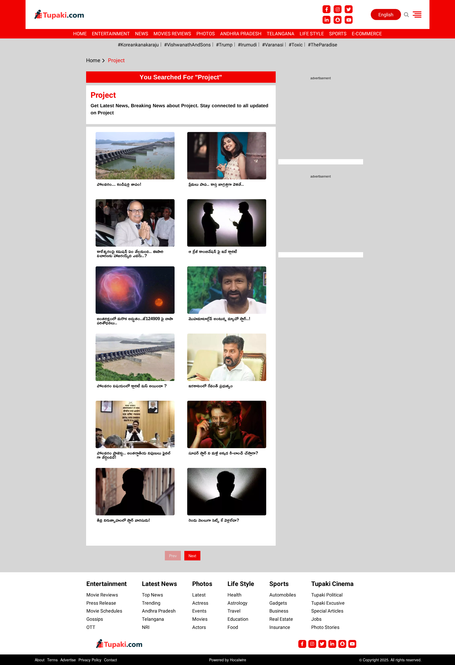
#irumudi (247, 44)
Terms (52, 659)
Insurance (279, 627)
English (385, 14)
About (39, 659)
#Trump (224, 44)
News (141, 33)
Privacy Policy (89, 659)
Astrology (238, 603)
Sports (338, 33)
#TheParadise (322, 44)
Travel (234, 611)
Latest (199, 595)
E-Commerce (367, 33)
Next (192, 555)
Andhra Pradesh (240, 33)
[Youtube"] (349, 20)
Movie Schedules (104, 611)
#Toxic (296, 44)
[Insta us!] (338, 9)
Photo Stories (325, 627)
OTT (90, 627)
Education (238, 619)
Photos (205, 33)
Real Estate (281, 619)
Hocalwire (238, 659)
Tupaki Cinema (332, 584)
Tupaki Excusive (328, 603)
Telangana (280, 33)
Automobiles (282, 595)
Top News (152, 595)
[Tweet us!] (349, 9)
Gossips (94, 619)
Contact (110, 659)
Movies (199, 619)
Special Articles (327, 611)
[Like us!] (326, 9)
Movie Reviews (102, 595)
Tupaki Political (327, 595)
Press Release (101, 603)
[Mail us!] (352, 644)
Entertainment (111, 33)
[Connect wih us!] (326, 20)
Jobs (316, 619)
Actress (200, 603)
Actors (199, 627)
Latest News (159, 584)
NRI (146, 627)
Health (234, 595)
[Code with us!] (338, 20)
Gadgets (278, 603)
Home (80, 33)
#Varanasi (272, 44)
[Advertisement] (24, 217)
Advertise (68, 659)
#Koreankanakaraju (138, 44)
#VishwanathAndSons (187, 44)
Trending (151, 603)
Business (278, 611)
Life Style (312, 33)
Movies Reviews (172, 33)
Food (233, 627)
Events (199, 611)
